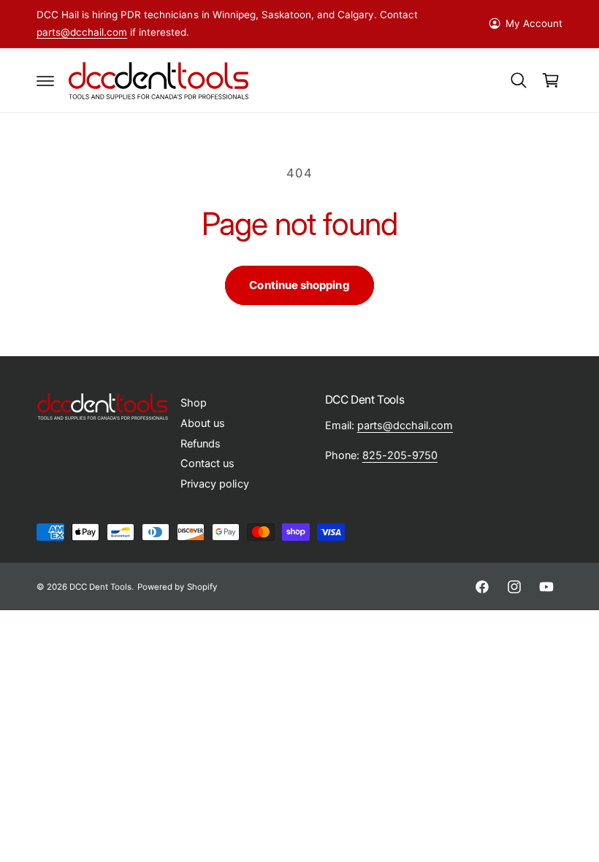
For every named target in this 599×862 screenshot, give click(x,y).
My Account (533, 23)
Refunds (200, 443)
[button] (45, 80)
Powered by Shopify (176, 587)
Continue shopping (299, 285)
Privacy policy (214, 483)
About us (202, 423)
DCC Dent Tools (100, 587)
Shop (193, 402)
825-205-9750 (400, 455)
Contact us (207, 463)
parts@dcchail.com (82, 32)
